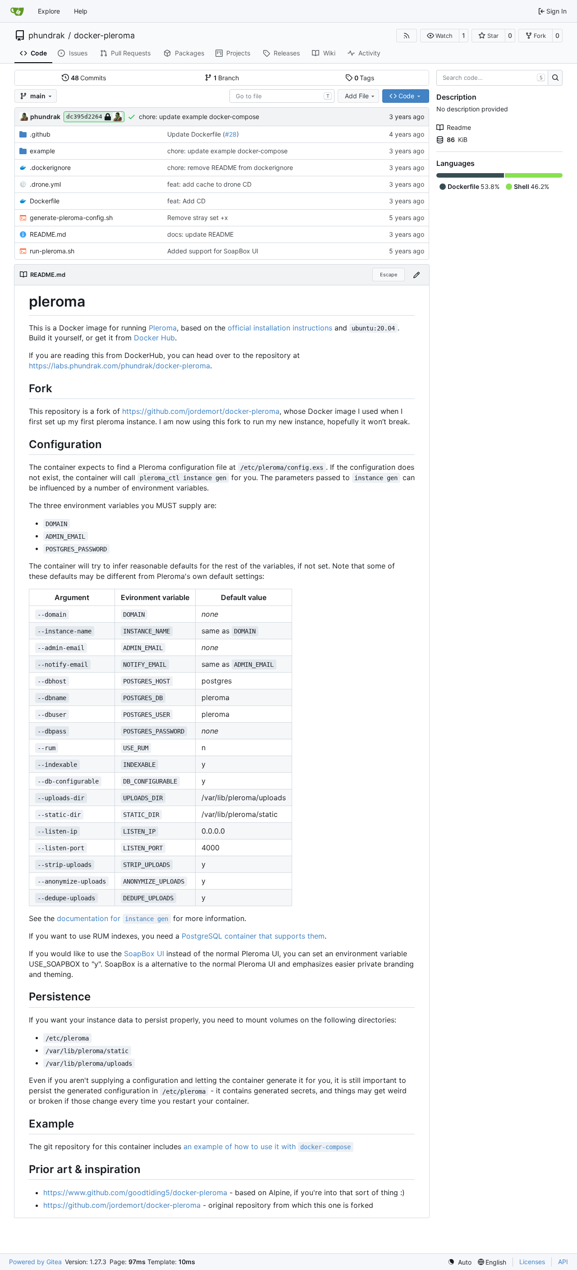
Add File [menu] (357, 96)
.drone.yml (45, 184)
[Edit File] (416, 274)
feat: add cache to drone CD (209, 184)
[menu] (460, 1262)
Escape (388, 274)
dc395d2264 (84, 116)
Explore (49, 11)
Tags (364, 78)
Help (80, 11)
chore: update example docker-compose (199, 116)
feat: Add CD (186, 201)
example (42, 151)
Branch (226, 78)
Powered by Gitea (35, 1261)
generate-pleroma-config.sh (71, 217)
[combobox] (281, 96)
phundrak (46, 35)
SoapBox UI (144, 953)
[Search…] (555, 78)
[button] (439, 35)
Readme (459, 127)
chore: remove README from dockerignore (230, 167)
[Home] (17, 11)
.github (40, 134)
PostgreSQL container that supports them (253, 935)
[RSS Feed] (406, 35)
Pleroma (163, 327)
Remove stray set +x (197, 217)
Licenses (532, 1261)
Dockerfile (45, 201)
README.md (48, 234)
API (563, 1261)
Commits (88, 78)
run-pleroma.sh (52, 251)
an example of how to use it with (267, 1146)
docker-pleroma (104, 35)
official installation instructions (280, 327)
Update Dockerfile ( (196, 134)
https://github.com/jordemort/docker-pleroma (200, 411)
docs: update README (200, 234)
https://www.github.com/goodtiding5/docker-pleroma (135, 1192)
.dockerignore (50, 167)
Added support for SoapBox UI (212, 251)
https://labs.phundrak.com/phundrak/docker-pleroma (119, 365)
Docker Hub (154, 337)
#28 (231, 134)
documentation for (112, 918)
